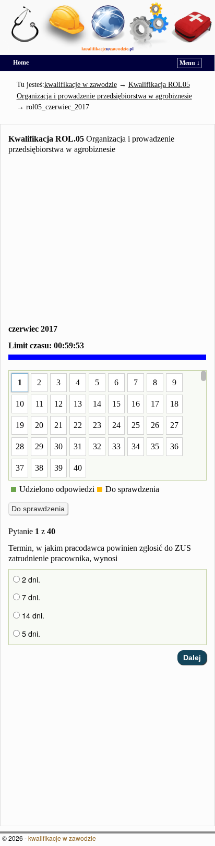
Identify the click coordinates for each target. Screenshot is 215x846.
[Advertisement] (107, 241)
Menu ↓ (190, 63)
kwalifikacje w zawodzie (62, 838)
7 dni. (30, 597)
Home (21, 62)
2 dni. (30, 579)
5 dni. (30, 633)
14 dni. (32, 615)
